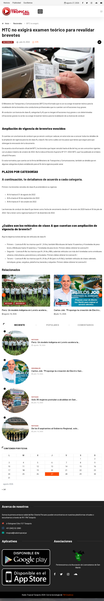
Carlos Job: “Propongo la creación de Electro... (77, 310)
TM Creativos (68, 595)
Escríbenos (28, 3)
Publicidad (17, 3)
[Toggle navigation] (40, 11)
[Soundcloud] (96, 3)
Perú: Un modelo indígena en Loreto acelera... (25, 310)
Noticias (8, 303)
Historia (7, 3)
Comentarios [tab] (85, 325)
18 (23, 470)
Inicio (7, 23)
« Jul (4, 489)
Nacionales (17, 23)
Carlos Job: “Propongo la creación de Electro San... (57, 370)
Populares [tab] (52, 325)
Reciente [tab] (19, 325)
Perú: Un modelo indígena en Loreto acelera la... (55, 342)
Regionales (20, 303)
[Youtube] (101, 3)
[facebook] (82, 3)
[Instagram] (91, 3)
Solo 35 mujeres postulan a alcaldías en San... (54, 399)
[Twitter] (87, 3)
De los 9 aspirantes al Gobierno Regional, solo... (55, 428)
